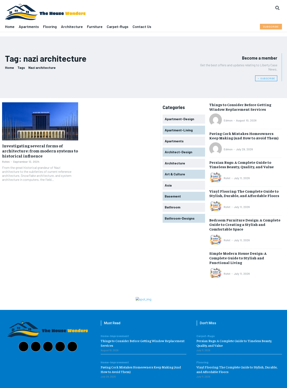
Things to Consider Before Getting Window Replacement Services (240, 107)
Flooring (202, 362)
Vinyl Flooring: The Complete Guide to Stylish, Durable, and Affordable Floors (244, 193)
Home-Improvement (115, 336)
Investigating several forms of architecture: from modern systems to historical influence (40, 150)
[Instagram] (36, 346)
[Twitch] (60, 346)
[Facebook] (23, 346)
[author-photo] (216, 120)
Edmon (228, 120)
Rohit (227, 178)
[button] (277, 7)
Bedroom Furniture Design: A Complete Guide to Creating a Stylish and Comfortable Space (244, 224)
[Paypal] (48, 346)
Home (9, 67)
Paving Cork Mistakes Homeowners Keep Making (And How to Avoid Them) (243, 135)
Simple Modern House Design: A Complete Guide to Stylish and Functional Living (238, 258)
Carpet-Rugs (205, 336)
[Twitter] (72, 346)
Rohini (6, 161)
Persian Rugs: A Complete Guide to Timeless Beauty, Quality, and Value (241, 164)
